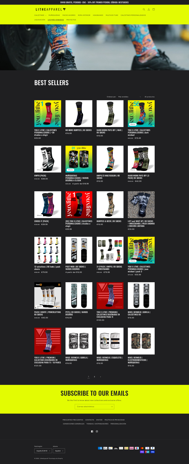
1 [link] (88, 377)
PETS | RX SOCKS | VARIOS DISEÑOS (77, 313)
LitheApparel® (44, 458)
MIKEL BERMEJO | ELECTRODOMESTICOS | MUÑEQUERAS (137, 360)
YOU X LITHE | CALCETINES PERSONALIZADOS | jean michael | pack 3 (139, 269)
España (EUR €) (42, 451)
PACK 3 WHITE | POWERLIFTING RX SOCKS (47, 313)
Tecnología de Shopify (56, 458)
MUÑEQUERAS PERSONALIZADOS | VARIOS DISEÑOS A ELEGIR (77, 178)
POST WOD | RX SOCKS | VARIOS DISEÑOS (76, 267)
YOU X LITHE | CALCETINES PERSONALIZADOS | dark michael (139, 132)
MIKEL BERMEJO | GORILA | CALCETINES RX (139, 313)
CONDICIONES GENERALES (73, 424)
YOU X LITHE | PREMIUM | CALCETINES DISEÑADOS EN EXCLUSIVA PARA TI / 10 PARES (47, 360)
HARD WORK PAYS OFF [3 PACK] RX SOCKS (138, 176)
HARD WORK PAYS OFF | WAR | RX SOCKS (109, 131)
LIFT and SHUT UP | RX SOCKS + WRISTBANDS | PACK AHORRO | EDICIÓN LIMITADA (141, 223)
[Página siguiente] (100, 376)
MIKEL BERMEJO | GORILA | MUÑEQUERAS (77, 358)
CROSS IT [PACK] (41, 221)
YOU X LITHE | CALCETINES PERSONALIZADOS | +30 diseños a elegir (45, 132)
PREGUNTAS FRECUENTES (73, 420)
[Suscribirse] (111, 406)
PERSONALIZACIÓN (118, 424)
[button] (40, 15)
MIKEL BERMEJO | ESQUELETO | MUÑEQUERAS (109, 358)
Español (58, 451)
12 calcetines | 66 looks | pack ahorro (47, 267)
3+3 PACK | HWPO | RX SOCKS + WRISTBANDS (109, 267)
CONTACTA (89, 420)
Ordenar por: (111, 97)
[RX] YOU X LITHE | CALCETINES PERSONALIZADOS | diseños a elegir (79, 223)
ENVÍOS (99, 420)
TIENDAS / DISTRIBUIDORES (97, 424)
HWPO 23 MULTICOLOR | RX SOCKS (108, 176)
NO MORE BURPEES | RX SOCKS (79, 130)
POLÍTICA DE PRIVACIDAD (115, 420)
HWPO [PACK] (40, 175)
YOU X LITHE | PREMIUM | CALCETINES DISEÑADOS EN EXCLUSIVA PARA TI (108, 314)
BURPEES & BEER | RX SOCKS (109, 221)
